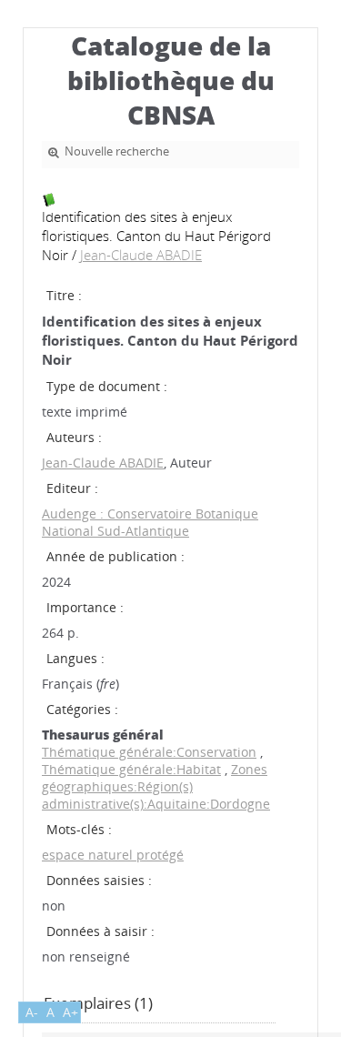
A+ (70, 1012)
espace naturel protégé (113, 854)
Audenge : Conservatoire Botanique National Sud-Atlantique (150, 522)
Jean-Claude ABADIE (141, 255)
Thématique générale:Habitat (131, 769)
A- (31, 1012)
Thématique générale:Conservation (149, 751)
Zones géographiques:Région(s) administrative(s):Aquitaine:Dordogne (156, 786)
